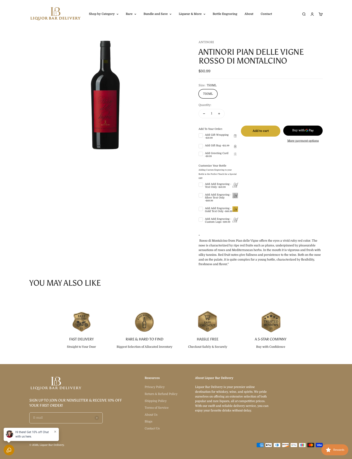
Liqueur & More (190, 14)
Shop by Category (102, 14)
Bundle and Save (156, 14)
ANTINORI (206, 42)
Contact (266, 14)
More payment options (303, 140)
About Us (151, 414)
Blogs (148, 421)
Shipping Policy (156, 401)
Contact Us (152, 428)
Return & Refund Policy (161, 394)
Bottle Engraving (225, 14)
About (249, 14)
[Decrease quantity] (204, 113)
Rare (129, 14)
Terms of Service (157, 407)
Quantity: (205, 105)
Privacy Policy (155, 387)
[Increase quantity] (219, 113)
